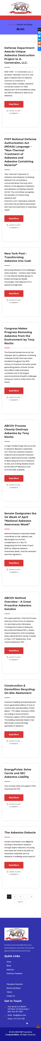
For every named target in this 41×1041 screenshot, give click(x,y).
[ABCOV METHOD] (20, 7)
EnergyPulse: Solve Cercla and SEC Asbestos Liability (17, 773)
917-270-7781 (19, 1019)
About (9, 966)
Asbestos (10, 970)
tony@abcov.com (19, 1015)
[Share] (39, 49)
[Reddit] (39, 42)
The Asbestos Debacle (20, 832)
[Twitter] (39, 36)
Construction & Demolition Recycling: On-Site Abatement (19, 689)
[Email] (39, 46)
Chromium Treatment (14, 973)
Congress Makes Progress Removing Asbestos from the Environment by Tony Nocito (19, 336)
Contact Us (11, 996)
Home (11, 24)
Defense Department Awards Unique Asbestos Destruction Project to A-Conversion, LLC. (19, 55)
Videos (9, 992)
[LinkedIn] (39, 39)
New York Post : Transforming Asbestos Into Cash (17, 257)
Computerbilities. (12, 1035)
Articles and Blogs (14, 988)
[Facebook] (39, 32)
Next (19, 902)
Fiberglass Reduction (15, 984)
